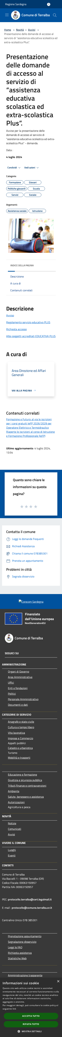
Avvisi (31, 30)
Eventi (12, 855)
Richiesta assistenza (20, 953)
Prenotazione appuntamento (24, 936)
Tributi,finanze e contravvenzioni (27, 786)
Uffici (11, 682)
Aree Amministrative (20, 677)
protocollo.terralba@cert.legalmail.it (30, 899)
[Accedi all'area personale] (48, 4)
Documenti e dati (18, 705)
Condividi (12, 167)
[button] (31, 1031)
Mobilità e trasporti (19, 758)
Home (7, 30)
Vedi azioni (30, 167)
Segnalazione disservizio (22, 942)
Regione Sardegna (15, 4)
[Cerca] (55, 15)
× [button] (58, 981)
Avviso (10, 315)
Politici (12, 694)
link (14, 1008)
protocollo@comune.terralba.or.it (32, 908)
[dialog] (31, 1007)
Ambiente (13, 791)
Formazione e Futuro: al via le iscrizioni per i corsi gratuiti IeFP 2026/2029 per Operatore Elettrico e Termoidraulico (29, 423)
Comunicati (14, 829)
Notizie (12, 823)
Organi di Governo (18, 671)
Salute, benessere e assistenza (26, 797)
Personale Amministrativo (23, 699)
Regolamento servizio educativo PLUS (28, 322)
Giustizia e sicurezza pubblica (25, 780)
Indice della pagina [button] (22, 265)
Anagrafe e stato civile (21, 722)
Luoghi (12, 850)
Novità (20, 30)
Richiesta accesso (16, 329)
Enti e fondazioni (18, 688)
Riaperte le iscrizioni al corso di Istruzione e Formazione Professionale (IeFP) (30, 434)
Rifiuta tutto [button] (31, 1024)
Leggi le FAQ (15, 947)
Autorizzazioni (16, 802)
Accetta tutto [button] (31, 1016)
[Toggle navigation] (7, 15)
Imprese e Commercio (20, 738)
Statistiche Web (17, 958)
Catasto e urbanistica (20, 748)
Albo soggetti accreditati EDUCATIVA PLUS (31, 336)
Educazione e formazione (22, 774)
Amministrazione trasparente (25, 975)
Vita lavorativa (16, 733)
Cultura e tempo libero (21, 727)
